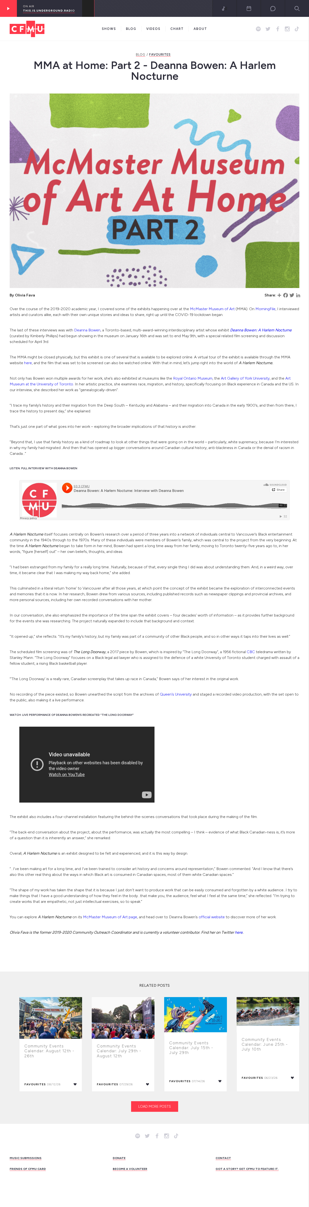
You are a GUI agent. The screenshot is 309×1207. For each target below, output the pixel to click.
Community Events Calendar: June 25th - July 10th (265, 1044)
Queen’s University (176, 694)
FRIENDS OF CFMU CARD (28, 1169)
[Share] (279, 295)
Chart (177, 28)
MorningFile (265, 309)
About (200, 28)
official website (212, 917)
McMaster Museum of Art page (110, 917)
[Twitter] (292, 295)
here (28, 363)
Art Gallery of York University (245, 378)
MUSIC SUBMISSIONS (26, 1158)
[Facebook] (285, 295)
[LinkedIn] (298, 295)
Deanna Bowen (87, 330)
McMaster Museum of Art (212, 309)
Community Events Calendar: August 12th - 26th (49, 1051)
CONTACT (223, 1158)
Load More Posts (154, 1106)
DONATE (119, 1158)
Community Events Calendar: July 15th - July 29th (191, 1047)
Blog (131, 28)
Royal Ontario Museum (192, 378)
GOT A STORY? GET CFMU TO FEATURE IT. (247, 1169)
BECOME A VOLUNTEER (130, 1169)
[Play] (8, 8)
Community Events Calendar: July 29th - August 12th (119, 1051)
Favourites (160, 54)
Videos (153, 28)
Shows (109, 28)
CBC (251, 652)
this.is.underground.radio (49, 10)
